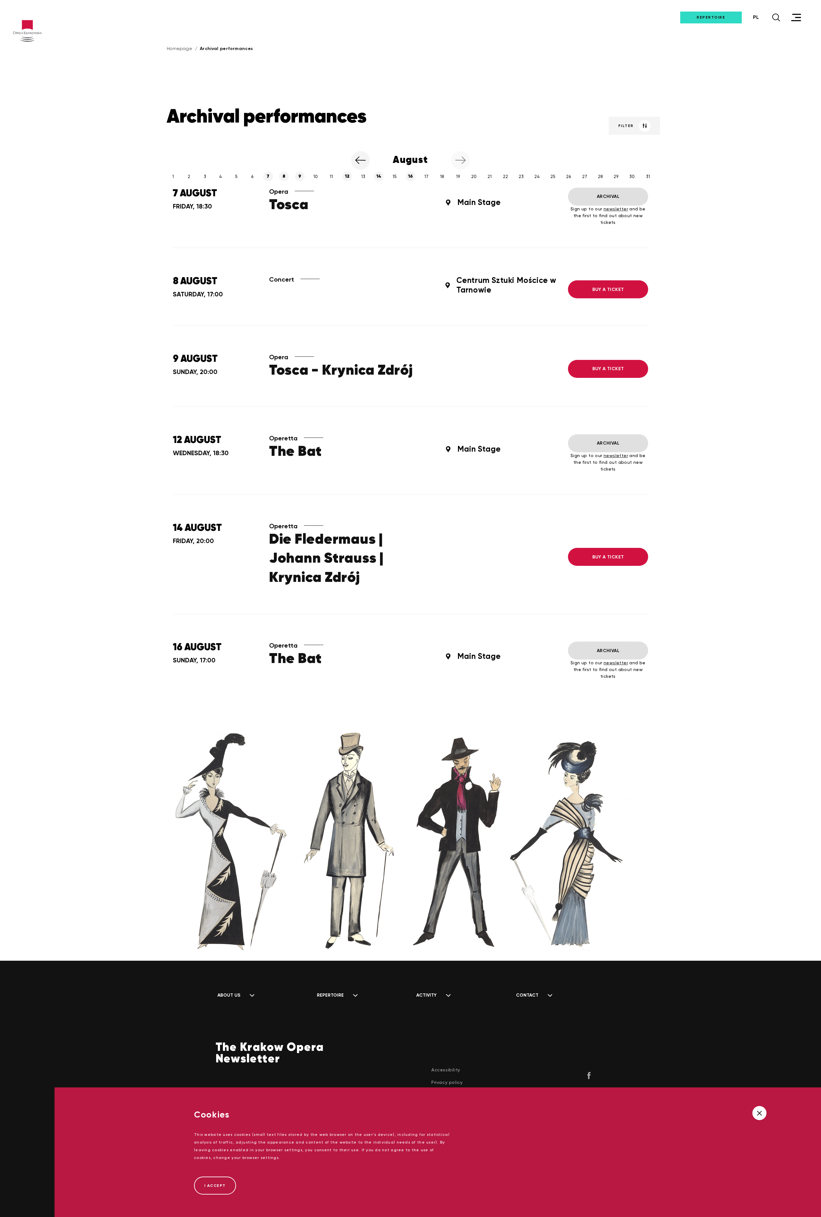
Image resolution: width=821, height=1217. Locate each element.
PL (756, 17)
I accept (215, 1185)
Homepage (179, 48)
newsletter (616, 208)
